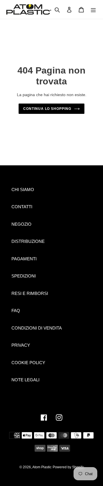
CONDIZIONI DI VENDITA (36, 328)
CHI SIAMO (22, 189)
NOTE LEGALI (25, 379)
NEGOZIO (21, 224)
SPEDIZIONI (23, 275)
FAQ (15, 310)
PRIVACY (20, 345)
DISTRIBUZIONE (28, 241)
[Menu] (93, 9)
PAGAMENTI (24, 258)
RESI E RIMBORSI (29, 293)
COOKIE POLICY (28, 362)
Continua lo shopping (47, 109)
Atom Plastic (42, 467)
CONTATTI (21, 206)
